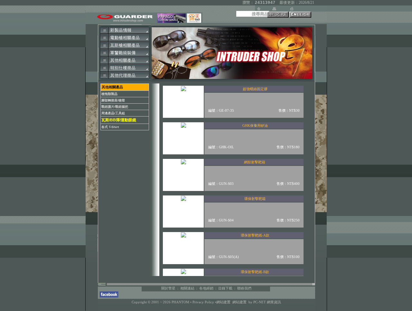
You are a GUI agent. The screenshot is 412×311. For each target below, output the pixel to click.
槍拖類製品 (109, 94)
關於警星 (168, 288)
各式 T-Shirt (110, 127)
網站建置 (223, 302)
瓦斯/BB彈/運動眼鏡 (118, 120)
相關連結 (187, 288)
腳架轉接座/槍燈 (113, 100)
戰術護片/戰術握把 (114, 106)
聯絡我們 (244, 288)
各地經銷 (206, 288)
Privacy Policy (203, 302)
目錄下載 (225, 288)
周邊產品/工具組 (113, 113)
